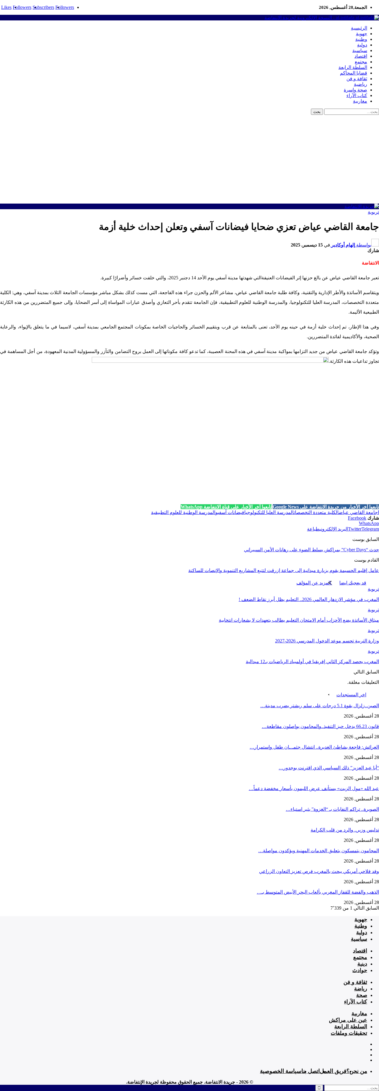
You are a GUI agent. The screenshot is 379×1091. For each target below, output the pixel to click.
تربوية (373, 212)
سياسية (359, 50)
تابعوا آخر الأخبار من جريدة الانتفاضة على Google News (326, 506)
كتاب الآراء (356, 95)
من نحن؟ (356, 1071)
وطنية (361, 39)
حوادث (359, 970)
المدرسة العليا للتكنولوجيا (269, 512)
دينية (362, 964)
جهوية (361, 33)
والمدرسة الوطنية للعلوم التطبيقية (184, 512)
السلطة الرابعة (352, 67)
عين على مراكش (348, 1020)
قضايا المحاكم (353, 72)
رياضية (360, 84)
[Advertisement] (189, 159)
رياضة (360, 989)
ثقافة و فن (356, 78)
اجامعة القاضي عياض (359, 512)
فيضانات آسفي (231, 512)
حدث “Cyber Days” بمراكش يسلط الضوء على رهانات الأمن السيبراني (311, 549)
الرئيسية (359, 27)
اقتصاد (360, 56)
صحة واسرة (355, 89)
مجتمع (361, 61)
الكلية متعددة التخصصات (316, 512)
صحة (361, 995)
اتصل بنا (310, 1071)
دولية (362, 44)
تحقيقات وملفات (349, 1033)
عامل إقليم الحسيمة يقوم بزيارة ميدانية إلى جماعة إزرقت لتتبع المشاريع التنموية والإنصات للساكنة (283, 570)
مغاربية (360, 101)
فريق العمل (333, 1071)
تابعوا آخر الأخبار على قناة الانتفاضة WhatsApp (226, 506)
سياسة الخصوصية (280, 1071)
